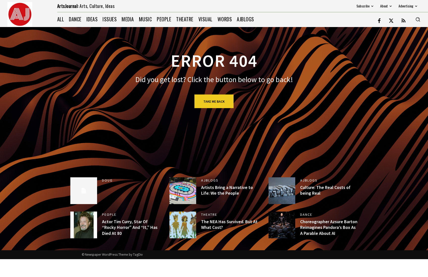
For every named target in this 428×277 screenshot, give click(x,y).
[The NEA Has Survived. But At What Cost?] (182, 225)
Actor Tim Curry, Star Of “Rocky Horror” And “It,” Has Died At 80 (130, 227)
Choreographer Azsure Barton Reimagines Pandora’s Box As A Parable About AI (328, 227)
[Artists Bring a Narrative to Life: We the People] (182, 190)
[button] (418, 19)
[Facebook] (379, 21)
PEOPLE (109, 214)
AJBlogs (209, 180)
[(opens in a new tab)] (83, 225)
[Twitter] (391, 21)
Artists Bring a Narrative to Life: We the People (227, 190)
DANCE (306, 214)
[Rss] (403, 21)
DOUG (107, 180)
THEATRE (209, 214)
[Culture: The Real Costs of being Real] (281, 190)
